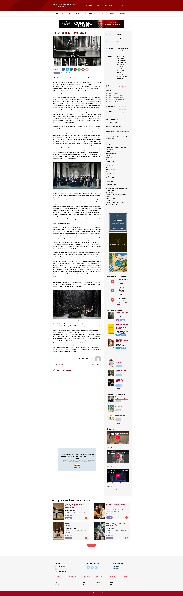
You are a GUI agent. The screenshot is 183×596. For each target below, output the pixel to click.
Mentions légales (83, 592)
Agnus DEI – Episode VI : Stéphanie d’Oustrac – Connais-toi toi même (122, 291)
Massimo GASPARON (122, 60)
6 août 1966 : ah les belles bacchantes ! (117, 445)
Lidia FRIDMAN (120, 58)
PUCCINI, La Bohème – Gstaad (115, 504)
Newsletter (89, 5)
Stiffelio (119, 34)
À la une (76, 13)
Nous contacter (108, 5)
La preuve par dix (120, 415)
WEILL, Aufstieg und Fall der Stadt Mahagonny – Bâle (116, 524)
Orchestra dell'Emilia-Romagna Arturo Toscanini (122, 51)
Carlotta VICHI (120, 78)
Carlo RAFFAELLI (121, 72)
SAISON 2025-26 (121, 45)
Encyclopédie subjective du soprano (121, 397)
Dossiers (122, 13)
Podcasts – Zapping (108, 13)
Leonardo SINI (120, 74)
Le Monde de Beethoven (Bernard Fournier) (121, 340)
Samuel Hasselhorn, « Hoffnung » (121, 313)
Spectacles (66, 13)
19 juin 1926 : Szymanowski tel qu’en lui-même (117, 483)
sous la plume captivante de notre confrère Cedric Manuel (76, 95)
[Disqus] (77, 391)
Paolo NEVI (119, 68)
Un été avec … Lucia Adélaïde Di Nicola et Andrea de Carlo (121, 380)
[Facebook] (88, 567)
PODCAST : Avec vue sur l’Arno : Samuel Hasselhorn (123, 281)
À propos (97, 5)
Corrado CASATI (121, 56)
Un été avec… (119, 406)
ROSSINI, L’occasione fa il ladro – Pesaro (75, 524)
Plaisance (119, 41)
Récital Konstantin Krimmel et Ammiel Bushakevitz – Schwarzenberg (74, 506)
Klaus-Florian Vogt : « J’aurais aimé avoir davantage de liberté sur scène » (121, 360)
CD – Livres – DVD (90, 13)
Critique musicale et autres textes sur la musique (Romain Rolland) (121, 326)
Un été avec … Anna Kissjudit (120, 371)
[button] (77, 13)
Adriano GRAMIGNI (121, 62)
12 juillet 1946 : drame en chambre (116, 464)
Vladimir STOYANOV (122, 76)
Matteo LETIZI (120, 66)
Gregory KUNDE (121, 64)
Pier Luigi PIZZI (120, 70)
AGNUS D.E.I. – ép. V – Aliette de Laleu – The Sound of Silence (123, 300)
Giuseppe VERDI (121, 38)
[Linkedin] (96, 567)
